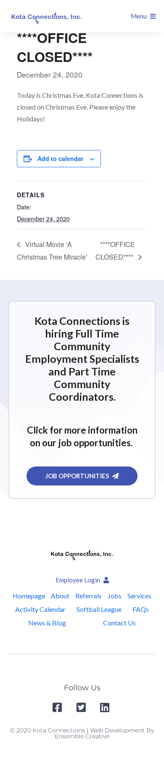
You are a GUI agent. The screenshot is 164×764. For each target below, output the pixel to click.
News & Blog (47, 623)
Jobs (115, 596)
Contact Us (119, 623)
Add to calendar (60, 158)
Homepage (29, 596)
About (60, 596)
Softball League (99, 609)
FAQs (140, 609)
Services (139, 596)
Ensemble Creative (82, 736)
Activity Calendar (40, 609)
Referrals (88, 596)
